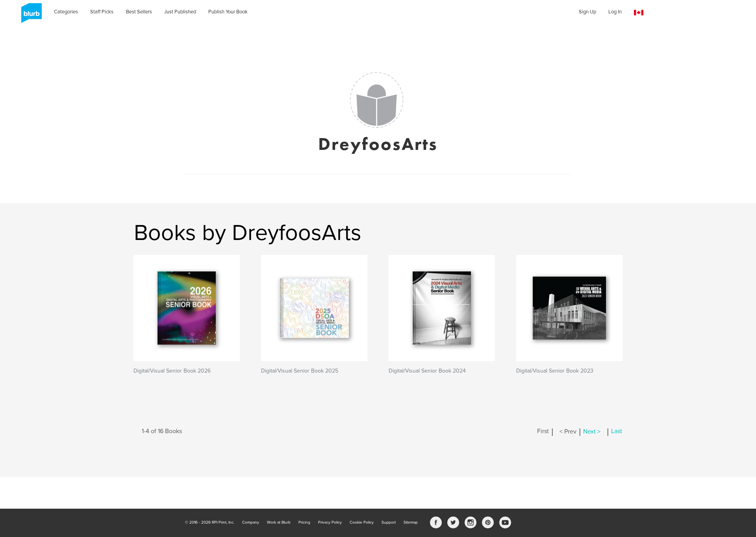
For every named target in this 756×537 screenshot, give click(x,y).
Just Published (180, 12)
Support (389, 522)
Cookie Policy (362, 522)
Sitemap (411, 522)
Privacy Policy (330, 522)
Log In (615, 12)
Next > (591, 432)
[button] (638, 13)
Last (616, 432)
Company (250, 522)
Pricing (304, 522)
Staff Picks (101, 12)
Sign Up (587, 12)
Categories (66, 12)
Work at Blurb (279, 522)
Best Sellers (139, 12)
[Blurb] (29, 16)
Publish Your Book (228, 12)
